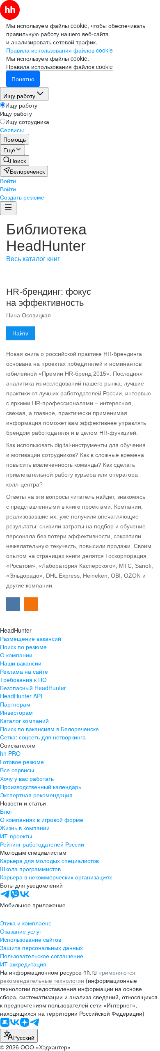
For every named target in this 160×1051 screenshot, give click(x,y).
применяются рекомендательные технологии (67, 976)
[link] (14, 160)
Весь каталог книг (33, 258)
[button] (8, 181)
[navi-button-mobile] (8, 208)
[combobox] (19, 1036)
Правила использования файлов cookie (59, 66)
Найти (20, 333)
